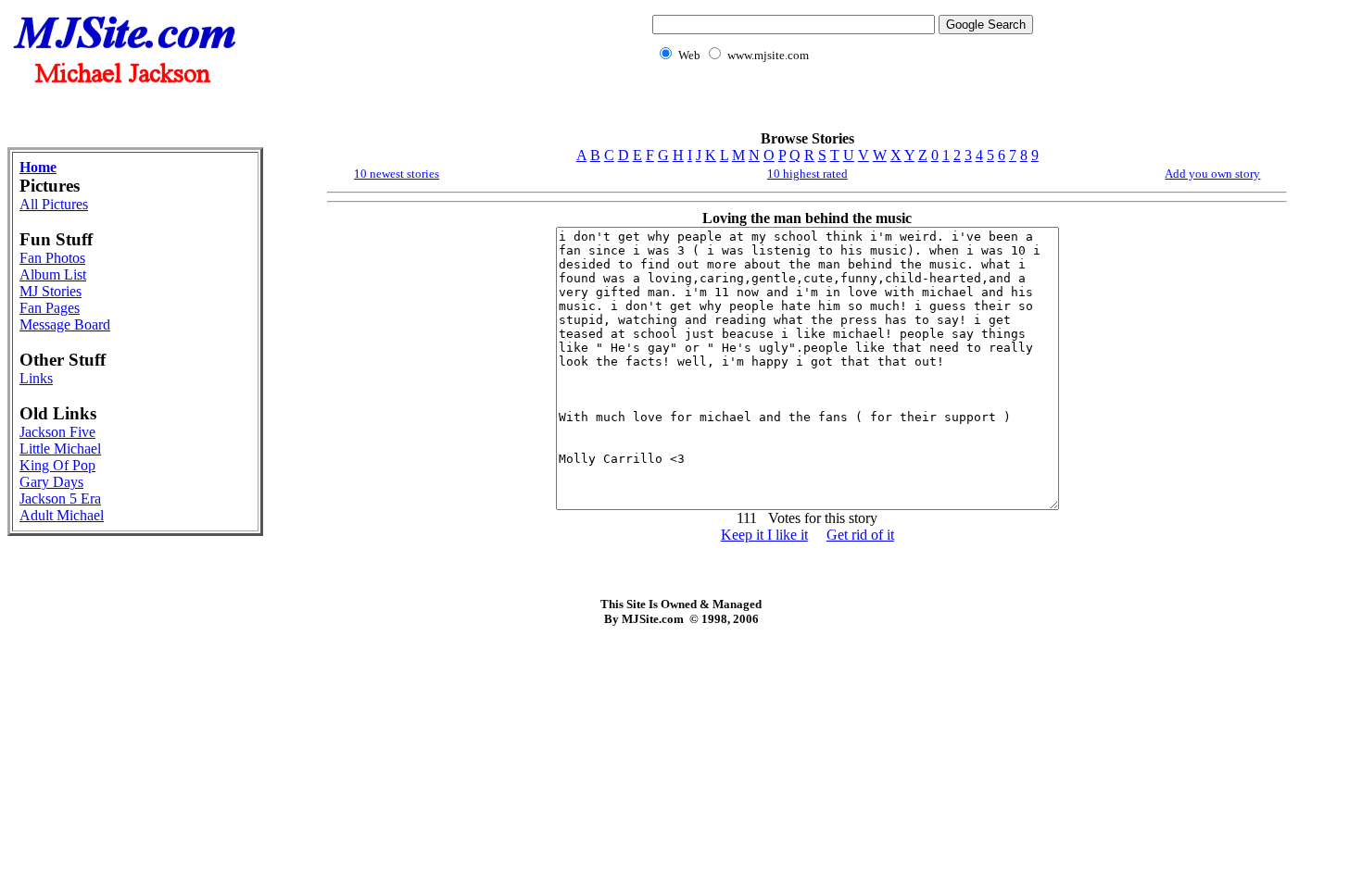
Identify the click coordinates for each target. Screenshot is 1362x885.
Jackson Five (57, 432)
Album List (52, 274)
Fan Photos (52, 258)
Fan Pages (49, 308)
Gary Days (51, 482)
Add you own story (1212, 174)
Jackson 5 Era (60, 498)
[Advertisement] (839, 107)
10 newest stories (396, 174)
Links (36, 378)
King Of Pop (57, 465)
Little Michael (60, 448)
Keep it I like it (764, 534)
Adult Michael (61, 515)
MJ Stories (50, 291)
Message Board (64, 324)
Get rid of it (860, 534)
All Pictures (53, 204)
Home (38, 167)
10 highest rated (807, 174)
